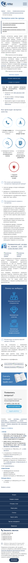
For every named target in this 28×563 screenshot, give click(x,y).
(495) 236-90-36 (17, 92)
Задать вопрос (14, 411)
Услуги (14, 494)
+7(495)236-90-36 (8, 456)
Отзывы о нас (14, 503)
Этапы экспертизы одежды (9, 27)
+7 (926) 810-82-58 (6, 538)
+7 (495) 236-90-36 (10, 462)
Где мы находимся (14, 521)
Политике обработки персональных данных (13, 550)
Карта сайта (14, 517)
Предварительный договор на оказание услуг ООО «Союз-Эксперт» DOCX (17, 246)
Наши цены (14, 508)
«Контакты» (8, 104)
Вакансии (14, 526)
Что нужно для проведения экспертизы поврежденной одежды (13, 24)
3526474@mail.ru (9, 466)
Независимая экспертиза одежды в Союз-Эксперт (14, 30)
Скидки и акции (14, 499)
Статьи (14, 512)
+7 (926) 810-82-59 (14, 446)
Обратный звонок (14, 406)
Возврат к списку (5, 487)
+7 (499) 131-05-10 (14, 437)
